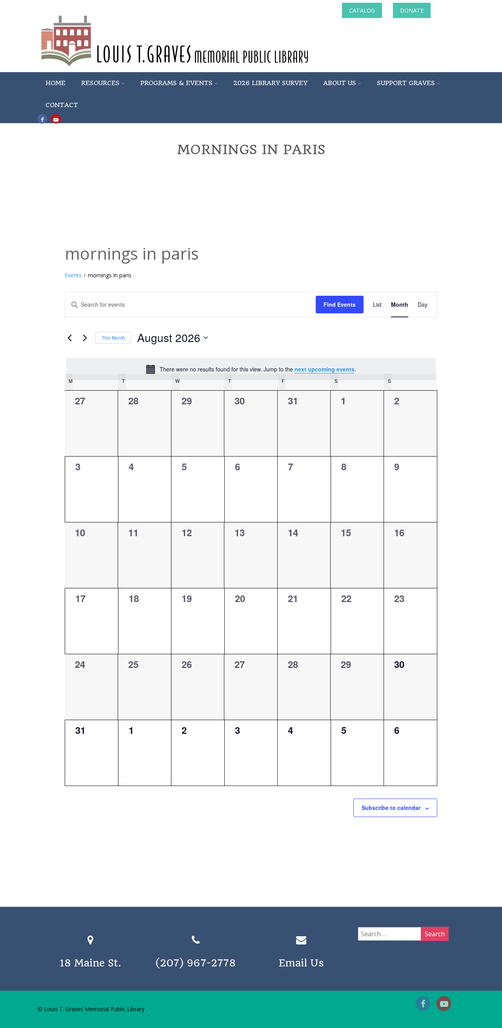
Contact (61, 105)
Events (73, 275)
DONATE (412, 10)
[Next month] (84, 337)
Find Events (340, 304)
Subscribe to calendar (391, 807)
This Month (113, 337)
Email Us (301, 963)
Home (55, 83)
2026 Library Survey (270, 83)
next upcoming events (325, 369)
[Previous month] (69, 337)
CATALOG (362, 10)
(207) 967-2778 (196, 963)
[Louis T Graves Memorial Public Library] (196, 68)
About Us (339, 83)
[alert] (251, 369)
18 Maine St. (90, 963)
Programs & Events (176, 83)
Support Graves (406, 83)
